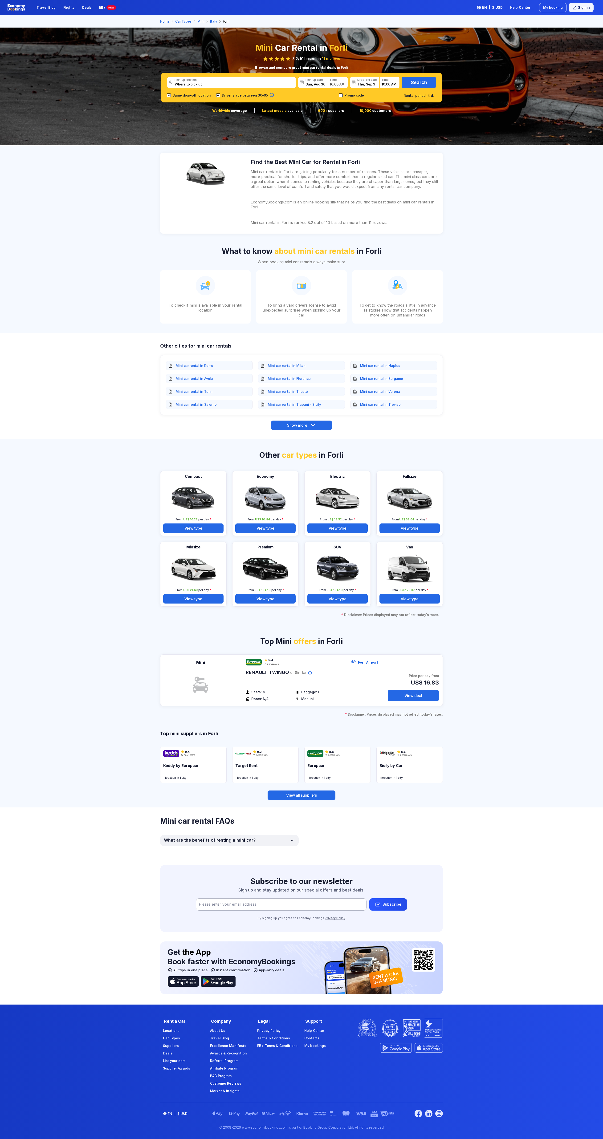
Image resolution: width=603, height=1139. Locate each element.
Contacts (311, 1038)
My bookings (315, 1046)
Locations (171, 1031)
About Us (217, 1031)
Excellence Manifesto (228, 1046)
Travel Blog (46, 7)
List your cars (174, 1061)
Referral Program (224, 1061)
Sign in (584, 7)
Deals (87, 7)
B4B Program (221, 1076)
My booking (553, 7)
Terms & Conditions (273, 1038)
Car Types (171, 1038)
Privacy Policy (335, 918)
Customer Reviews (225, 1083)
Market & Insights (225, 1091)
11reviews (331, 58)
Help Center (520, 7)
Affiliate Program (224, 1068)
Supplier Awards (176, 1068)
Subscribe (392, 904)
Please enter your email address (227, 904)
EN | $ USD (492, 7)
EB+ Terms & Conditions (277, 1046)
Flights (69, 7)
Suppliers (171, 1046)
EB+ (106, 7)
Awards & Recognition (228, 1053)
